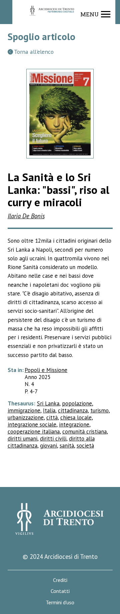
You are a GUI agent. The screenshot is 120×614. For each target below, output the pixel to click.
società (85, 445)
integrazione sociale (32, 424)
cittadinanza (73, 410)
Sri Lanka (48, 403)
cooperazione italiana (34, 431)
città (52, 417)
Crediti (60, 580)
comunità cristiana (84, 431)
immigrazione (24, 410)
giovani (48, 445)
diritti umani (22, 438)
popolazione (77, 403)
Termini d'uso (60, 602)
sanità (67, 445)
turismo (99, 410)
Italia (49, 410)
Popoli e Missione (46, 370)
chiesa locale (76, 417)
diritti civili (53, 438)
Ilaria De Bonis (26, 216)
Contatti (60, 591)
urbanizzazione (26, 417)
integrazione (74, 424)
